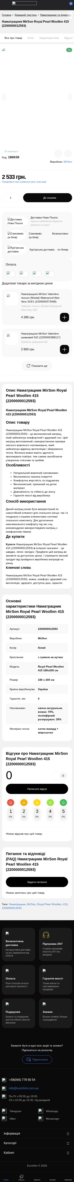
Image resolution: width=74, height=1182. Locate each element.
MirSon (31, 904)
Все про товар (13, 37)
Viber (12, 1118)
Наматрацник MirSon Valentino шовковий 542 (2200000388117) (41, 335)
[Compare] (58, 154)
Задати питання (37, 881)
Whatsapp (52, 1111)
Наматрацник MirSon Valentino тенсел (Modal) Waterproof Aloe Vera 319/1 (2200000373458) (40, 297)
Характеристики (49, 37)
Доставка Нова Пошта (44, 217)
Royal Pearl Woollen (49, 904)
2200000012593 (12, 907)
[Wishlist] (68, 154)
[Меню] (6, 5)
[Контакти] (56, 5)
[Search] (50, 5)
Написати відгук (37, 788)
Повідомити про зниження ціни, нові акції (24, 182)
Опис (31, 37)
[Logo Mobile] (24, 5)
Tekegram (15, 1111)
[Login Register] (63, 5)
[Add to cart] (64, 317)
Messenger (52, 1118)
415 (65, 904)
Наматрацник (17, 904)
